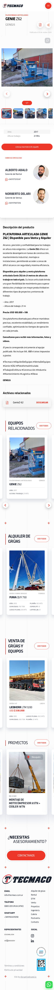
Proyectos (35, 907)
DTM (33, 899)
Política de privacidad (13, 970)
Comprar (47, 968)
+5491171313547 (14, 179)
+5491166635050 (11, 917)
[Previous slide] (7, 94)
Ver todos (43, 426)
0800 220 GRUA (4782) (13, 906)
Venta (33, 903)
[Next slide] (47, 94)
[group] (27, 467)
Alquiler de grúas (38, 891)
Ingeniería (35, 910)
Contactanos (26, 855)
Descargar (42, 403)
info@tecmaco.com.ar (13, 895)
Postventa (35, 918)
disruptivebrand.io (28, 977)
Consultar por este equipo (27, 147)
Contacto (35, 922)
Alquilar (47, 976)
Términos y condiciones (14, 966)
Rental (34, 895)
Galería (34, 914)
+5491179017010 (14, 203)
